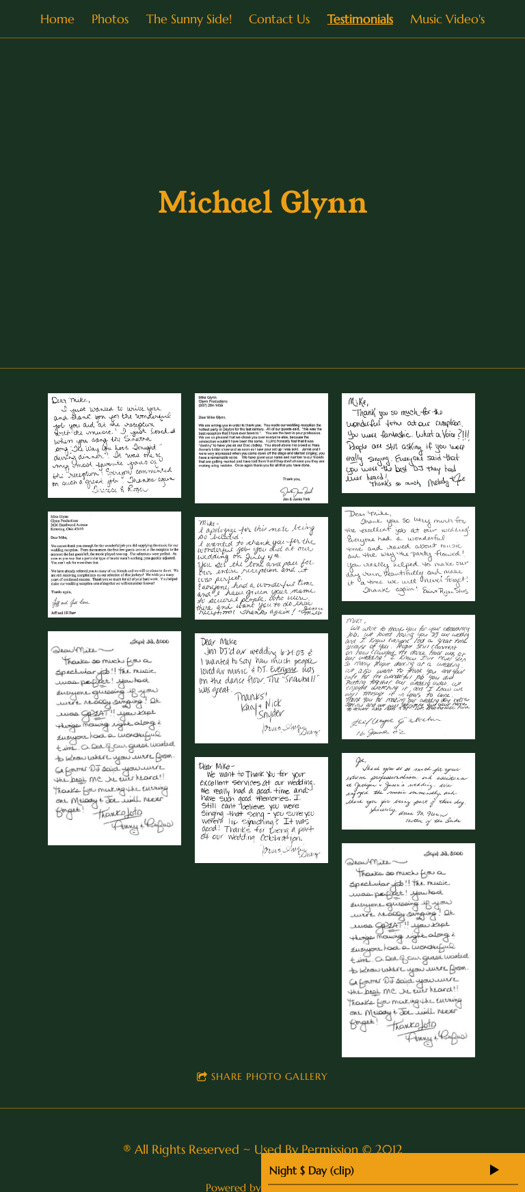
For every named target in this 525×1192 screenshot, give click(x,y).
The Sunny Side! (189, 19)
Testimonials (360, 19)
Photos (110, 19)
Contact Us (279, 19)
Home (57, 19)
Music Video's (447, 19)
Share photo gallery (269, 1076)
